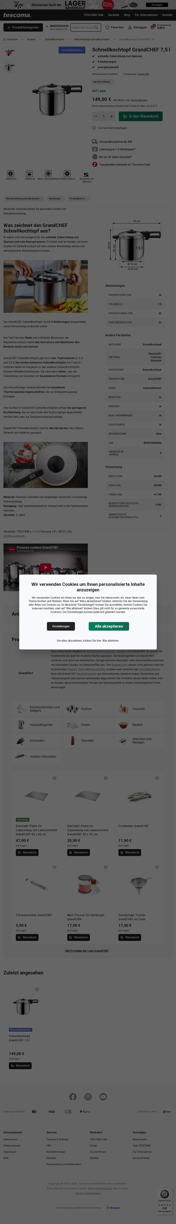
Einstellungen (60, 626)
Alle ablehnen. (110, 640)
